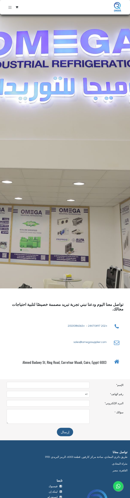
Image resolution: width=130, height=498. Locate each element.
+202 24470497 (97, 325)
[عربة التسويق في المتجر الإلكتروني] (16, 7)
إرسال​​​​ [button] (65, 432)
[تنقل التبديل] (10, 7)
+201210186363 (76, 325)
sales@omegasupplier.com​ (90, 342)
